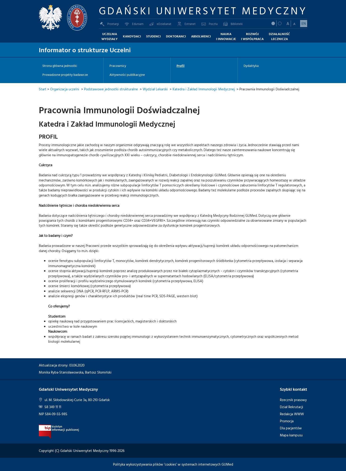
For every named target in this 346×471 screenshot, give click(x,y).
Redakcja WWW (292, 414)
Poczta (213, 23)
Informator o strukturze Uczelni (85, 50)
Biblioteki (237, 23)
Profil (181, 65)
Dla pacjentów (291, 428)
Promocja (287, 421)
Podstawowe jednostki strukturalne (111, 89)
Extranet (190, 23)
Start (42, 89)
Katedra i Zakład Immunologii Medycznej (204, 89)
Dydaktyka (251, 65)
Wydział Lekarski (155, 89)
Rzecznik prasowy (293, 400)
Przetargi (113, 23)
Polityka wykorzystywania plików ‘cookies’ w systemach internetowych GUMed (173, 464)
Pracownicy (117, 65)
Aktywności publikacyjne (127, 74)
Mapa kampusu (291, 435)
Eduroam (138, 23)
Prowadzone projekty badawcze (65, 74)
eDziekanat (164, 23)
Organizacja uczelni (64, 89)
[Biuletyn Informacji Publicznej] (59, 431)
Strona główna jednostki (59, 65)
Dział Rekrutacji (291, 407)
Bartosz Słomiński (98, 372)
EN (304, 23)
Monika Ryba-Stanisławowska (61, 372)
